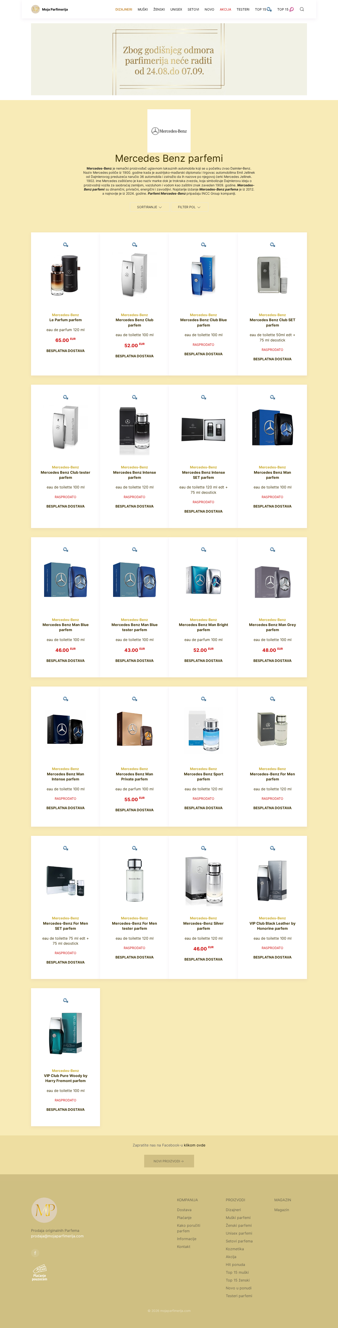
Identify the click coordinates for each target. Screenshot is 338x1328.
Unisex (176, 9)
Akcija (225, 9)
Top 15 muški (237, 1272)
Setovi (193, 9)
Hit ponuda (235, 1264)
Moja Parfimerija (55, 9)
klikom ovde (194, 1145)
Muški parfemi (238, 1217)
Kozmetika (235, 1249)
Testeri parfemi (239, 1295)
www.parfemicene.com (105, 1316)
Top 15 (260, 9)
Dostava (184, 1209)
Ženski (159, 9)
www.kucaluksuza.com (141, 1316)
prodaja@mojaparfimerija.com (57, 1236)
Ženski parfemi (239, 1225)
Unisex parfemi (239, 1233)
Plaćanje (184, 1217)
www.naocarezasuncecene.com (183, 1316)
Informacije (186, 1238)
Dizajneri (123, 9)
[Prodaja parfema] (35, 9)
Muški (143, 9)
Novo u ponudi (239, 1288)
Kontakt (183, 1246)
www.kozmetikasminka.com (229, 1316)
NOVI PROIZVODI (167, 1161)
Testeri (243, 9)
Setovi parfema (239, 1241)
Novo (209, 9)
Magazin (281, 1209)
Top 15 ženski (238, 1280)
